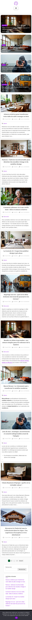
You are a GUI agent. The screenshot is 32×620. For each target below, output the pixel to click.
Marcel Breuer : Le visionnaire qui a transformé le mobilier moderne (15, 48)
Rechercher (9, 567)
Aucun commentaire (24, 119)
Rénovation (4, 25)
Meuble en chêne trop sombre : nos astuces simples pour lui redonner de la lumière (16, 28)
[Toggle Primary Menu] (16, 8)
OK (16, 617)
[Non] (30, 615)
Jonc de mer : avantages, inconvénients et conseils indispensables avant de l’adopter (13, 68)
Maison (3, 45)
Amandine (15, 119)
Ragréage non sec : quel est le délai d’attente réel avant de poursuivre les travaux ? (15, 88)
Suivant (21, 560)
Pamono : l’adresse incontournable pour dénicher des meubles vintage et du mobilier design (16, 162)
